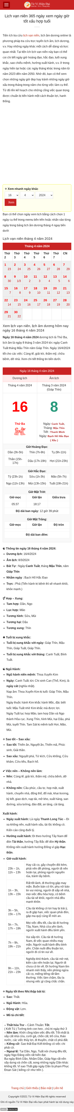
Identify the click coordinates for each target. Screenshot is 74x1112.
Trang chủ (17, 1088)
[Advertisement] (37, 144)
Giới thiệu (32, 1088)
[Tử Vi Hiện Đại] (37, 5)
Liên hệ (58, 1088)
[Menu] (6, 5)
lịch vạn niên (31, 35)
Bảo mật (46, 1088)
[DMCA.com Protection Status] (9, 1109)
